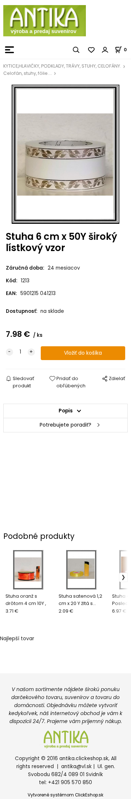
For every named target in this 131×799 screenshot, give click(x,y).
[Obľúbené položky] (92, 50)
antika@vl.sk (76, 766)
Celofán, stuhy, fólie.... (27, 73)
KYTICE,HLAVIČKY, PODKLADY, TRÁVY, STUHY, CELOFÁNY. (62, 66)
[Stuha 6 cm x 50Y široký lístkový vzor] (65, 154)
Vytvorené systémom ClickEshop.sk (65, 795)
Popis (66, 410)
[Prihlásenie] (105, 50)
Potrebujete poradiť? (65, 424)
